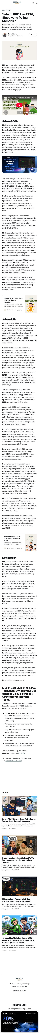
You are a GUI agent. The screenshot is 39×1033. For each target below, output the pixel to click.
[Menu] (36, 2)
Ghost (24, 990)
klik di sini (21, 753)
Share (33, 35)
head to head (6, 10)
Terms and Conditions (19, 986)
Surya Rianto (12, 34)
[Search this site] (33, 2)
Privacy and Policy (23, 984)
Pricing (12, 984)
